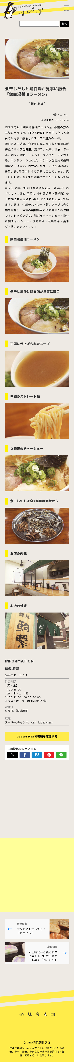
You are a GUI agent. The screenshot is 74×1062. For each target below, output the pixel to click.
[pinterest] (49, 755)
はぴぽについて (45, 1014)
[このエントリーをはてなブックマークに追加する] (37, 755)
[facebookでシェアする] (25, 755)
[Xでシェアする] (12, 755)
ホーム (22, 1014)
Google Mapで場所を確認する (37, 736)
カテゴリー (30, 1014)
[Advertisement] (37, 875)
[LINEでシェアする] (61, 755)
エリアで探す (38, 1014)
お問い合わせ (53, 1014)
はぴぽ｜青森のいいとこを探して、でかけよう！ (23, 10)
